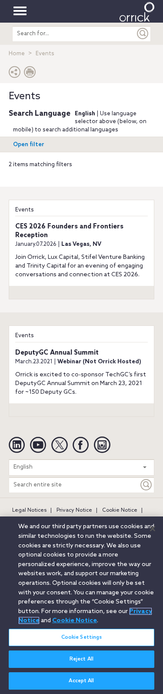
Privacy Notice (74, 510)
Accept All (81, 681)
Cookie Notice (119, 510)
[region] (81, 605)
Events (24, 210)
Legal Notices (29, 510)
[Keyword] (146, 485)
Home (17, 53)
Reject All (81, 659)
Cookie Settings (81, 637)
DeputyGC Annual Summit (57, 353)
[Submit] (143, 34)
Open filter (28, 144)
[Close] (152, 528)
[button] (15, 74)
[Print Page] (30, 74)
